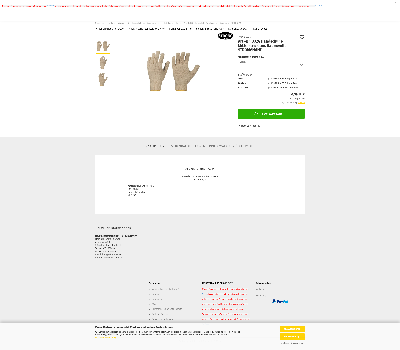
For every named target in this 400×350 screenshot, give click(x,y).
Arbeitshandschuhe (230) (110, 28)
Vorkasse (260, 289)
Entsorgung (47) (237, 28)
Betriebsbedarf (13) (180, 28)
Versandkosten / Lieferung (165, 289)
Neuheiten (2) (259, 28)
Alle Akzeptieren (292, 329)
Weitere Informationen (292, 343)
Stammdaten (180, 146)
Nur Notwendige (292, 336)
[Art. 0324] (173, 71)
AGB (154, 304)
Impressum (157, 299)
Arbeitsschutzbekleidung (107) (147, 28)
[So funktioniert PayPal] (280, 301)
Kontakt (156, 294)
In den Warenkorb (271, 113)
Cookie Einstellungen (162, 319)
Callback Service (160, 314)
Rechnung (261, 295)
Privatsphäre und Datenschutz (167, 309)
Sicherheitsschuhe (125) (210, 28)
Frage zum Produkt (250, 126)
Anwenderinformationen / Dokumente (225, 146)
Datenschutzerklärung (105, 337)
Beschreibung (156, 146)
